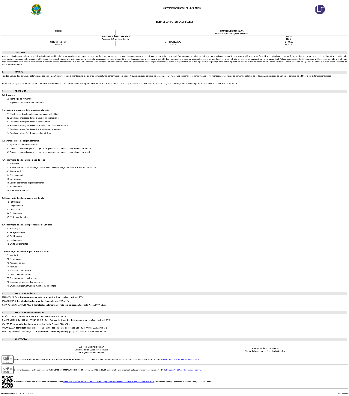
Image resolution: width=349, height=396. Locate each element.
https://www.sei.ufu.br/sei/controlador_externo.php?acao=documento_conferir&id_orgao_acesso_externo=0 (108, 382)
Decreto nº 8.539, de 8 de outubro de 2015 (181, 360)
